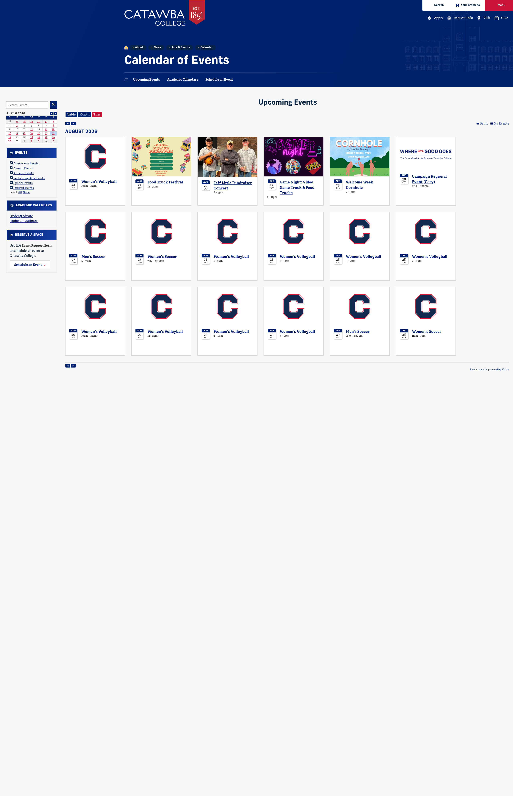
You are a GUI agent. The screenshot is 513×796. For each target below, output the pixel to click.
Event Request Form (37, 245)
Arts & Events (181, 47)
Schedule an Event (219, 79)
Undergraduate (21, 216)
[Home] (126, 48)
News (157, 47)
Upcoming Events (146, 79)
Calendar (206, 47)
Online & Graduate (24, 221)
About (139, 47)
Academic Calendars (182, 79)
